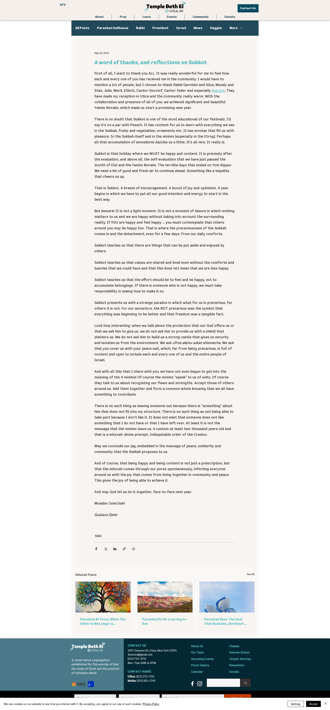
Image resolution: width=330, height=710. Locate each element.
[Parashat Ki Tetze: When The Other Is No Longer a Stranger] (103, 597)
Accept (313, 704)
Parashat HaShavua (112, 28)
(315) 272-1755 (145, 676)
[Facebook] (192, 683)
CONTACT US (137, 645)
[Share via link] (124, 549)
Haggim (216, 28)
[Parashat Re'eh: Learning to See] (165, 597)
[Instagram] (199, 683)
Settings (296, 704)
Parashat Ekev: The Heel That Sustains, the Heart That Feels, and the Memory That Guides (226, 622)
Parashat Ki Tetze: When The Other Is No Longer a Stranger (103, 622)
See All (251, 574)
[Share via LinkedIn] (115, 549)
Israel (181, 28)
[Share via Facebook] (96, 549)
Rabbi (140, 28)
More (234, 28)
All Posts (82, 28)
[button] (123, 17)
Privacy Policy (151, 704)
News (198, 28)
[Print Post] (133, 549)
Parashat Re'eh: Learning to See (164, 622)
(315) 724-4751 (137, 658)
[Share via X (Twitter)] (105, 549)
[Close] (325, 704)
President (160, 28)
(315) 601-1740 (146, 680)
